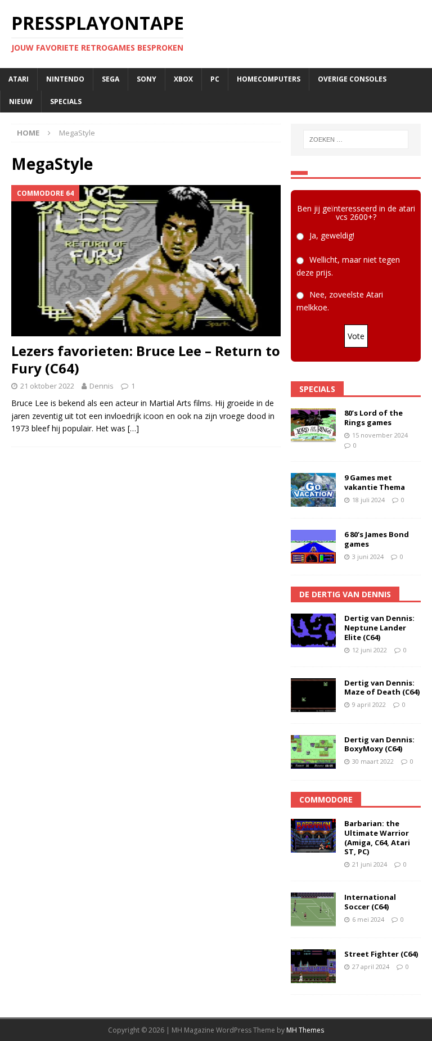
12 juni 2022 (369, 650)
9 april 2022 (369, 704)
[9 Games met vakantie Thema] (313, 490)
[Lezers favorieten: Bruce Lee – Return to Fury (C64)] (146, 260)
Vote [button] (356, 336)
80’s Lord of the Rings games (373, 417)
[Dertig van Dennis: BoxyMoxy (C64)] (313, 752)
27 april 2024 (370, 966)
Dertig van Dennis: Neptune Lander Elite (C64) (379, 627)
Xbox (183, 79)
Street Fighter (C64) (381, 954)
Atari (18, 79)
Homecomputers (268, 79)
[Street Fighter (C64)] (313, 966)
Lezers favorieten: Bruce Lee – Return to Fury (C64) (145, 359)
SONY (146, 79)
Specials (66, 101)
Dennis (101, 386)
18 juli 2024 (368, 499)
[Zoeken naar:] (356, 139)
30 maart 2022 (373, 761)
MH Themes (305, 1030)
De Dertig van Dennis (345, 594)
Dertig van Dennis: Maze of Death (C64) (382, 687)
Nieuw (21, 101)
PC (214, 79)
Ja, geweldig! (331, 235)
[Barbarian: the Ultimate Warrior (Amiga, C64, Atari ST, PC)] (313, 836)
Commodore (326, 799)
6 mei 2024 (368, 919)
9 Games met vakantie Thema (374, 482)
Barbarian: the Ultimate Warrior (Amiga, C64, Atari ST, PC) (377, 837)
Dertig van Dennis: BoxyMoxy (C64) (379, 744)
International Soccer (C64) (370, 902)
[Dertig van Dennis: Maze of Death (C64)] (313, 695)
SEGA (110, 79)
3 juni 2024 (368, 556)
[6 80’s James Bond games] (313, 547)
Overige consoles (352, 79)
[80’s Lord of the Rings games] (313, 425)
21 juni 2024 (369, 864)
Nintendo (65, 79)
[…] (133, 428)
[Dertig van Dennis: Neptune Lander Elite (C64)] (313, 630)
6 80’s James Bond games (376, 539)
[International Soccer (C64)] (313, 909)
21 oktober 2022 (47, 386)
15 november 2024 (380, 435)
